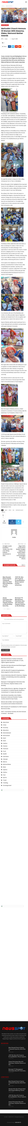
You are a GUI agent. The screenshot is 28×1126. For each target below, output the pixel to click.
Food (4, 751)
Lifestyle (5, 759)
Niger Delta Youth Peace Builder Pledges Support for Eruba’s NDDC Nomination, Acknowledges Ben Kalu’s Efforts (20, 552)
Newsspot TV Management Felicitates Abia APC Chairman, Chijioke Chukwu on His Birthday (13, 683)
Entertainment (7, 733)
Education (6, 730)
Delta (10, 510)
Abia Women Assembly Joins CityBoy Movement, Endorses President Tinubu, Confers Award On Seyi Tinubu (11, 697)
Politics (5, 772)
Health (5, 754)
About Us (8, 1111)
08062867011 (18, 1122)
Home (3, 1111)
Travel (4, 780)
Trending (5, 783)
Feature (5, 746)
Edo (13, 510)
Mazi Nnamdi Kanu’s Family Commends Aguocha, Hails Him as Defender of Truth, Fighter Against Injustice (12, 660)
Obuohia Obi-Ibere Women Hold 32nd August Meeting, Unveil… (17, 1089)
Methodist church (19, 510)
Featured (5, 748)
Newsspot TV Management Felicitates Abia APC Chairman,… (17, 1069)
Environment (6, 735)
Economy (5, 727)
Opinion (5, 769)
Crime (4, 725)
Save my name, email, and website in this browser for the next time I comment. (14, 646)
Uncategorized (7, 785)
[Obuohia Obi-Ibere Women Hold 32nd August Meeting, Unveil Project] (4, 1090)
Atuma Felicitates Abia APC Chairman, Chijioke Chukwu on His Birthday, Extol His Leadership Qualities (14, 677)
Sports (5, 777)
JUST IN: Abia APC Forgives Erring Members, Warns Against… (18, 1055)
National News (5, 25)
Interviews (6, 756)
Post (4, 775)
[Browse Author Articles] (14, 532)
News (4, 767)
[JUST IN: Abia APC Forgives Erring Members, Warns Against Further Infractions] (20, 572)
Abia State (6, 722)
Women (3, 512)
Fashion (5, 743)
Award (6, 510)
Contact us (23, 1111)
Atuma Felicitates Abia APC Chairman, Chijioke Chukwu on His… (17, 1063)
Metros (5, 762)
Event (4, 738)
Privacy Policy (15, 1111)
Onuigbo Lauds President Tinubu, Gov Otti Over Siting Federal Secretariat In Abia (7, 550)
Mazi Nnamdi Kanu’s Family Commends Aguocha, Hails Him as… (17, 1049)
